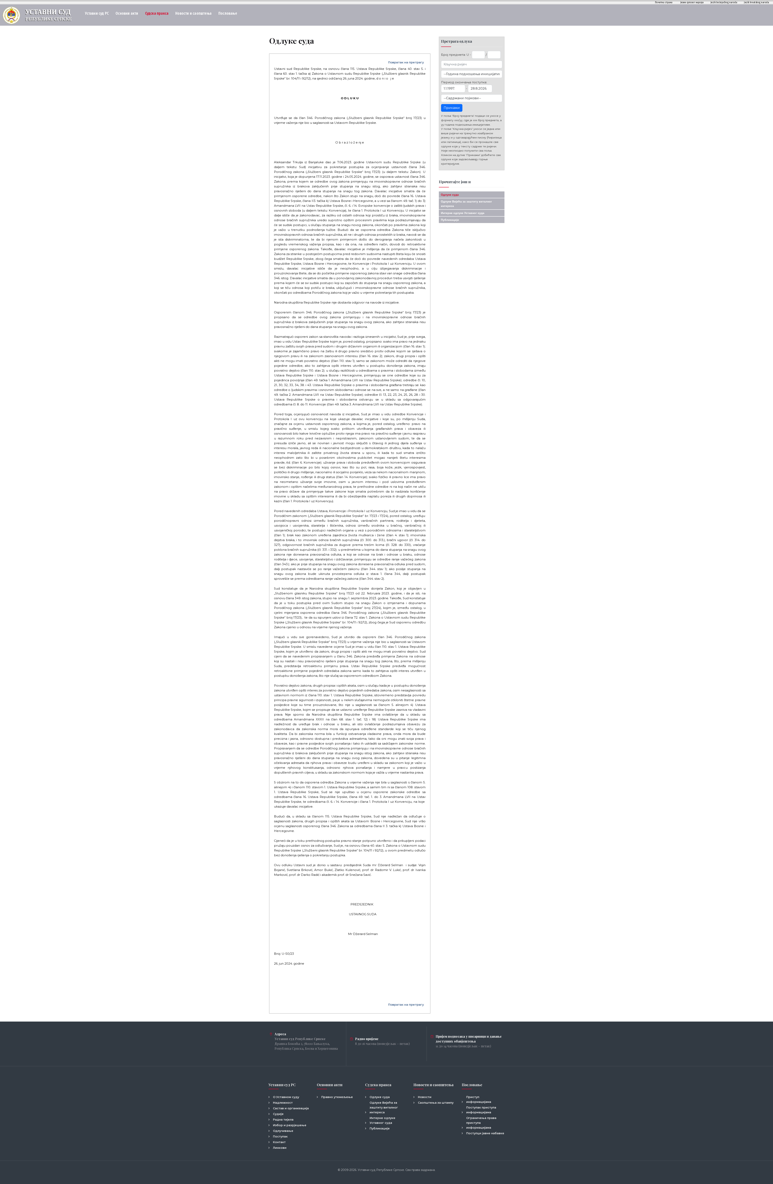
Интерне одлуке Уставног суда (462, 213)
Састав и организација (291, 1108)
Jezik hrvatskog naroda (756, 2)
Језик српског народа (692, 2)
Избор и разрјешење (289, 1125)
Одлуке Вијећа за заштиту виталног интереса (384, 1107)
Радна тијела (283, 1119)
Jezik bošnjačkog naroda (724, 2)
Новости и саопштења (193, 13)
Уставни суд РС (97, 13)
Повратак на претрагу (406, 62)
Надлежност (283, 1102)
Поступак (280, 1136)
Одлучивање (283, 1131)
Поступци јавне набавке (485, 1133)
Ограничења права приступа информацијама (481, 1122)
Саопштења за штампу (436, 1102)
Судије (278, 1114)
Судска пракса (157, 13)
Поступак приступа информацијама (481, 1110)
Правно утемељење (337, 1097)
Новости (424, 1097)
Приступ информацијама (478, 1099)
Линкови (279, 1148)
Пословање (227, 13)
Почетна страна (664, 2)
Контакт (279, 1142)
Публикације (450, 219)
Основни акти (127, 13)
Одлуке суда (450, 194)
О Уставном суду (286, 1097)
